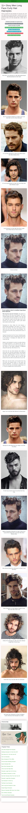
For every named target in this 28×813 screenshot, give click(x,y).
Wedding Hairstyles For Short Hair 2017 (10, 751)
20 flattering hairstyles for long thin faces (14, 21)
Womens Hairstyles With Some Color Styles (10, 790)
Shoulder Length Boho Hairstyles (8, 778)
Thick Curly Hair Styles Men (7, 768)
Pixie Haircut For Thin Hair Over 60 (9, 754)
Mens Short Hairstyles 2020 (7, 766)
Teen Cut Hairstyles (6, 756)
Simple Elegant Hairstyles (7, 787)
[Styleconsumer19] (11, 726)
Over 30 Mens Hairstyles (7, 792)
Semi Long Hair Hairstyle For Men (9, 785)
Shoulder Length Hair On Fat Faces (9, 771)
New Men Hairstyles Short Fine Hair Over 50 (11, 775)
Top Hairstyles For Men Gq (7, 780)
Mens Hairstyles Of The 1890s (8, 759)
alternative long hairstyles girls (14, 35)
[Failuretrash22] (14, 737)
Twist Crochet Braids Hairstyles (8, 795)
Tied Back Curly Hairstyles (7, 783)
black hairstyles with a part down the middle (14, 27)
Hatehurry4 (13, 1)
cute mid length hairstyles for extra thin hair (14, 33)
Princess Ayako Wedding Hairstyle (9, 761)
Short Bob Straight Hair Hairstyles (8, 749)
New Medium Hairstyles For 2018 (8, 773)
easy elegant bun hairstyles (14, 29)
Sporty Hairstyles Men (6, 763)
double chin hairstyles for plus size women (14, 23)
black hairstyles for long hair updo (14, 31)
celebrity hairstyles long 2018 (14, 25)
